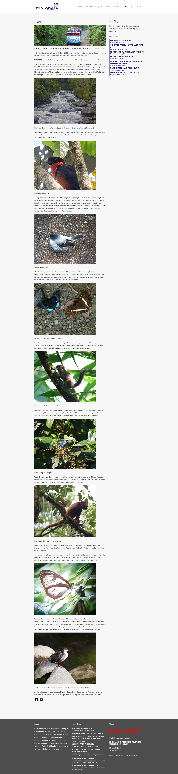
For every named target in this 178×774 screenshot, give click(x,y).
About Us (38, 724)
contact (116, 7)
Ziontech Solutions (132, 755)
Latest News (114, 36)
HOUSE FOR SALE (136, 7)
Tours (80, 7)
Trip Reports (105, 7)
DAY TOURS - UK (91, 7)
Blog (124, 7)
